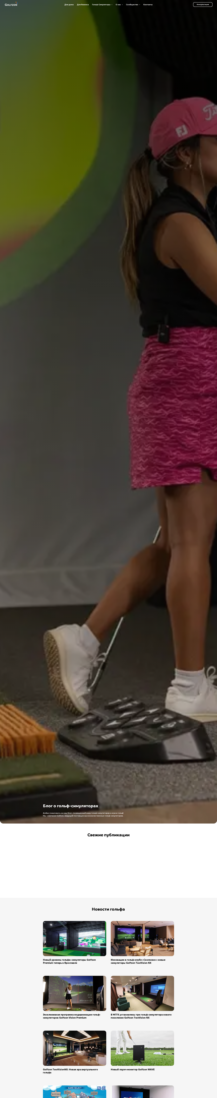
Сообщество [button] (132, 4)
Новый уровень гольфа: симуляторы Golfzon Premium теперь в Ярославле (69, 961)
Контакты (148, 4)
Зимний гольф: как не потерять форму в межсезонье (54, 889)
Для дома (69, 4)
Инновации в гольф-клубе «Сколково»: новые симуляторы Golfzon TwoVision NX (138, 961)
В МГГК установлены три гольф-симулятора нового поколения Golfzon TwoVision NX (141, 1016)
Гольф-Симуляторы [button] (101, 4)
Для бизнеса (83, 4)
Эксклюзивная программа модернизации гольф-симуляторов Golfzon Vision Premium (71, 1016)
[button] (202, 4)
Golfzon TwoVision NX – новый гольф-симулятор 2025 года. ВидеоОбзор (157, 889)
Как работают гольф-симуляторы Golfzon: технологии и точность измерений (89, 890)
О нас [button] (118, 4)
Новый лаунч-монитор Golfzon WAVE (133, 1069)
